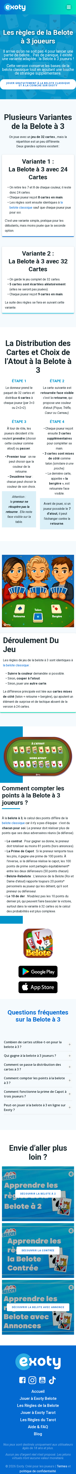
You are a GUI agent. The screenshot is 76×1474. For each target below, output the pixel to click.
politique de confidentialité (38, 1471)
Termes (62, 1466)
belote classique (13, 823)
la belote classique (16, 665)
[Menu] (68, 7)
